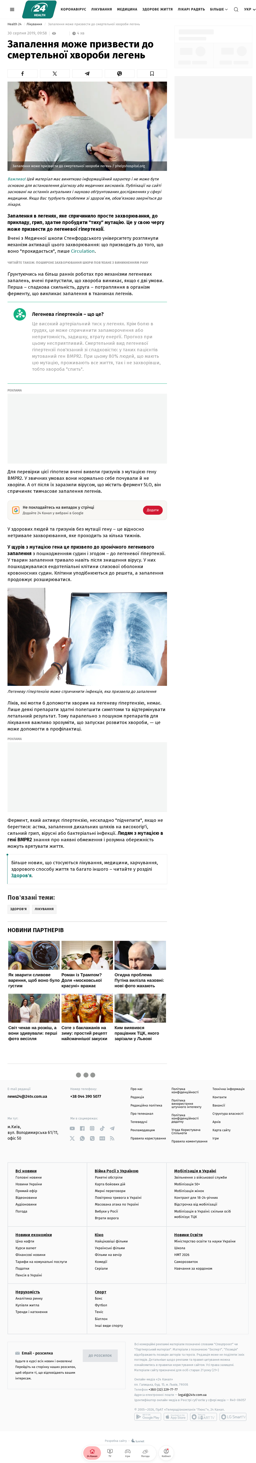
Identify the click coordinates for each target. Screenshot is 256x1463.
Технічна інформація (228, 1089)
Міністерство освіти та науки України (205, 1241)
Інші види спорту (109, 1326)
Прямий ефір (26, 1191)
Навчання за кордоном (193, 1268)
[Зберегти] (152, 74)
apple (176, 1417)
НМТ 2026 (182, 1255)
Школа (179, 1248)
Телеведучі (138, 1122)
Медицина (127, 9)
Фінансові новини (31, 1255)
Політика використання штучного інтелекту (187, 1104)
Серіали (101, 1268)
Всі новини (26, 1171)
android (147, 1417)
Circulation (83, 251)
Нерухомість (28, 1292)
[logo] (39, 9)
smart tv (203, 1417)
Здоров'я (21, 875)
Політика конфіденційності (185, 1091)
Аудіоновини (26, 1204)
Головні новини (29, 1177)
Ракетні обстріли (108, 1177)
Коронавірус (73, 9)
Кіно (99, 1234)
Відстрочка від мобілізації (195, 1204)
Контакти (219, 1097)
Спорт (100, 1292)
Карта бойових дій (110, 1184)
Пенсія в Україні (29, 1275)
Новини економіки (34, 1234)
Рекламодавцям (142, 1130)
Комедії (101, 1262)
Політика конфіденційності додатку (185, 1118)
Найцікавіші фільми (111, 1241)
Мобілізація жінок (189, 1191)
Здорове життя (157, 9)
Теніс (99, 1312)
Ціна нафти (25, 1241)
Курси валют (26, 1248)
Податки (22, 1268)
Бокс (98, 1298)
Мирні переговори (110, 1191)
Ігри (215, 1138)
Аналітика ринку (29, 1298)
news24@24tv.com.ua (27, 1096)
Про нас (136, 1089)
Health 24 (15, 24)
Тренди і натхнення (32, 1312)
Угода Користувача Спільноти (186, 1131)
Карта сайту (221, 1130)
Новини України (29, 1184)
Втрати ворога (106, 1218)
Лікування (101, 9)
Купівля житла (27, 1305)
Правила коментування (190, 1141)
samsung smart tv (233, 1417)
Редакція (137, 1097)
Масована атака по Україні (117, 1204)
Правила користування (148, 1138)
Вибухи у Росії (106, 1211)
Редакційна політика (146, 1105)
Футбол (101, 1305)
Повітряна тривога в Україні (118, 1198)
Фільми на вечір (108, 1255)
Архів (216, 1122)
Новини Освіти (188, 1234)
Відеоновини (26, 1198)
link (72, 1128)
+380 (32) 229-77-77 (163, 1389)
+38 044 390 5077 (85, 1096)
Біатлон (101, 1319)
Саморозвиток (186, 1262)
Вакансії (218, 1105)
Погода (21, 1211)
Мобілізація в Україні (195, 1171)
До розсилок (100, 1356)
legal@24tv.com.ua (192, 1395)
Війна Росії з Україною (116, 1171)
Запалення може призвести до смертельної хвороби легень (94, 24)
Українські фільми (110, 1248)
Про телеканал (141, 1113)
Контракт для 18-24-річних (196, 1198)
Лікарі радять (191, 9)
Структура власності (228, 1113)
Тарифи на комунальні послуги (41, 1262)
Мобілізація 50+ (187, 1184)
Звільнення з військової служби (200, 1177)
